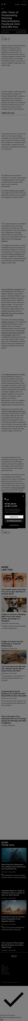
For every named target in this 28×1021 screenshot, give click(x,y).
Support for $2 (14, 517)
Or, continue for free (14, 525)
